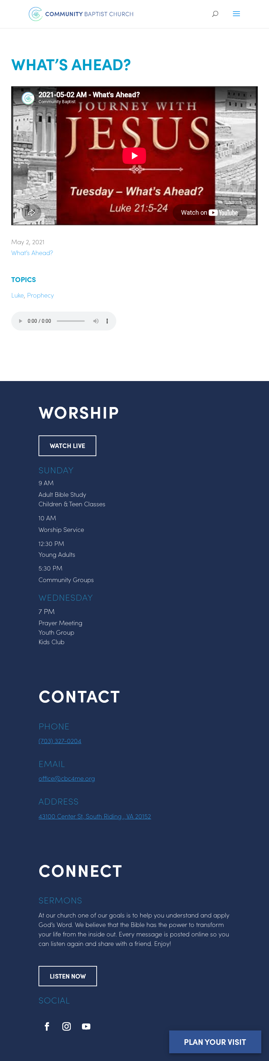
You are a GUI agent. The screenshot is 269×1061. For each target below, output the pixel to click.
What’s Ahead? (32, 252)
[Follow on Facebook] (47, 1026)
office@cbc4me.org (67, 778)
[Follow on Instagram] (66, 1026)
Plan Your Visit (215, 1041)
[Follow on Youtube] (86, 1026)
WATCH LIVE (67, 445)
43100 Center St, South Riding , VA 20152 (95, 816)
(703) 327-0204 (60, 740)
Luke (17, 295)
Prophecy (40, 295)
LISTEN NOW (68, 976)
